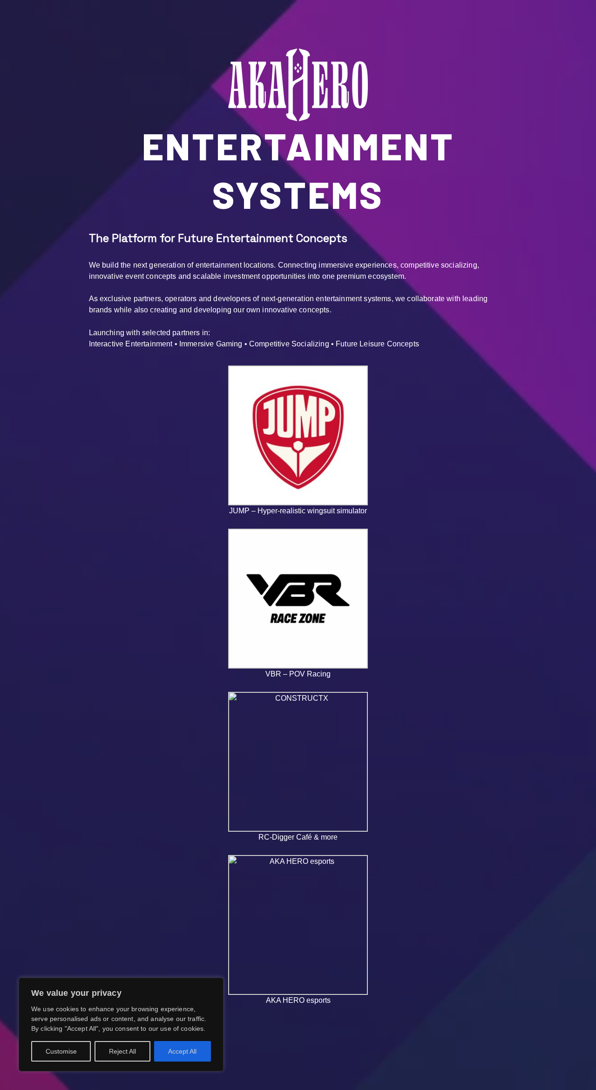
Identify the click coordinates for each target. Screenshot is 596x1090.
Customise (61, 1051)
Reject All (122, 1051)
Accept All (182, 1051)
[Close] (213, 985)
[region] (121, 1024)
